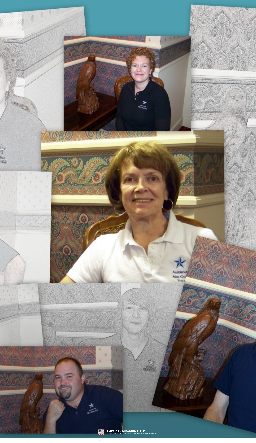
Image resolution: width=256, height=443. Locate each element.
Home (99, 440)
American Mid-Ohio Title (125, 431)
